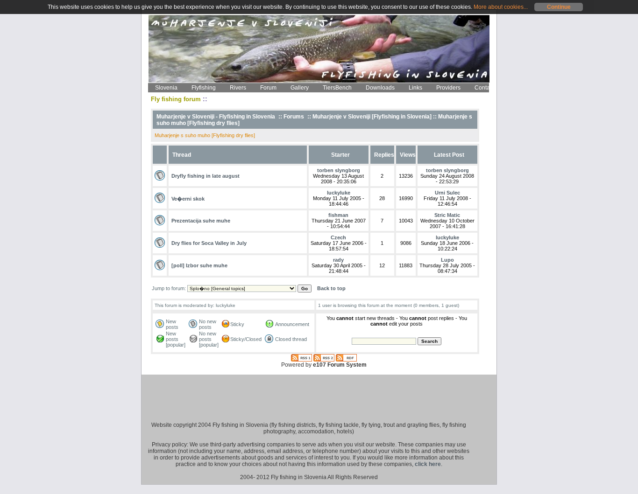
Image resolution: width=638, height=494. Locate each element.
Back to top (331, 288)
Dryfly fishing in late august (205, 176)
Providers (448, 87)
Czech (338, 237)
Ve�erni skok (188, 199)
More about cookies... (501, 7)
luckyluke (338, 192)
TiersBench (337, 87)
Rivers (238, 87)
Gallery (300, 87)
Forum (268, 87)
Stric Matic (447, 215)
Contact (484, 87)
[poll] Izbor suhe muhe (199, 265)
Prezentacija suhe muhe (200, 220)
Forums (294, 116)
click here (428, 464)
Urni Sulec (447, 192)
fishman (338, 215)
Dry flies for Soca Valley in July (209, 243)
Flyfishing (203, 87)
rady (338, 260)
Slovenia (166, 87)
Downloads (380, 87)
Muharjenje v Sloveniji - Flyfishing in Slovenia (215, 116)
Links (415, 87)
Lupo (447, 260)
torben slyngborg (338, 170)
